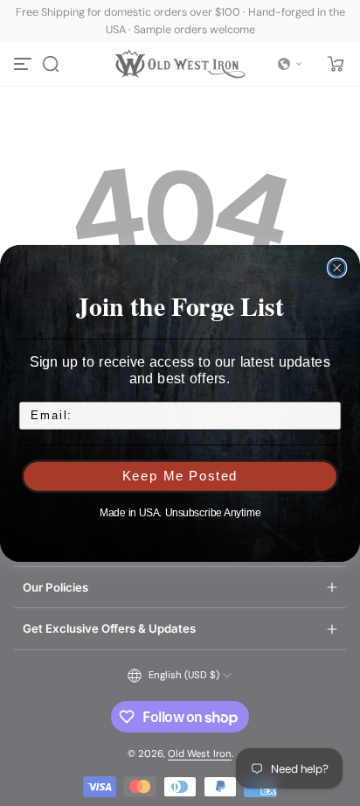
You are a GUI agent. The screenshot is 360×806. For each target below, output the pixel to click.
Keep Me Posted (180, 476)
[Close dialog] (337, 268)
